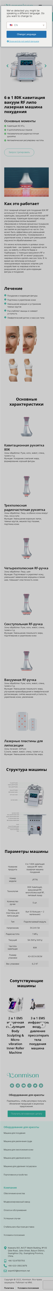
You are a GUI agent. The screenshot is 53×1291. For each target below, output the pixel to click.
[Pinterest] (41, 1085)
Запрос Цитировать (19, 152)
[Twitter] (35, 1085)
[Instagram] (29, 1085)
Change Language (26, 34)
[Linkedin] (18, 1085)
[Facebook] (12, 1085)
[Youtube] (23, 1085)
